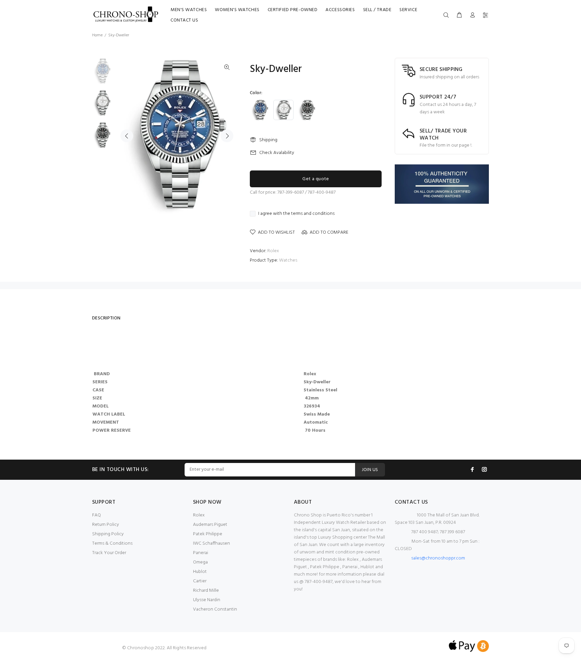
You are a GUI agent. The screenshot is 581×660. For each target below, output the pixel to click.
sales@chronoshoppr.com (438, 558)
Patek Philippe (207, 534)
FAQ (96, 515)
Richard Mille (206, 590)
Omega (200, 562)
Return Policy (105, 525)
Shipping (268, 140)
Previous (126, 135)
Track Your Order (109, 553)
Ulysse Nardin (206, 600)
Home (97, 35)
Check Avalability (276, 153)
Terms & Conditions (112, 543)
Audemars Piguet (210, 525)
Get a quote (315, 179)
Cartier (199, 581)
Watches (288, 260)
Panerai (200, 553)
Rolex (273, 251)
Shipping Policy (108, 534)
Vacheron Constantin (215, 609)
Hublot (200, 572)
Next (227, 135)
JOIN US (370, 470)
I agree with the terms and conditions (296, 214)
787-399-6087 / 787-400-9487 (306, 192)
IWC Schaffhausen (211, 543)
